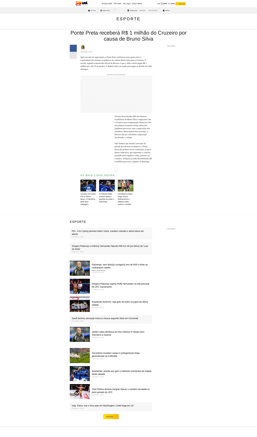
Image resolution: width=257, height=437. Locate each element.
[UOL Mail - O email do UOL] (164, 3)
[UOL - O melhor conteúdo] (81, 4)
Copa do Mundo (152, 10)
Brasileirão (142, 10)
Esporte (128, 19)
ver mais (109, 417)
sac (159, 3)
